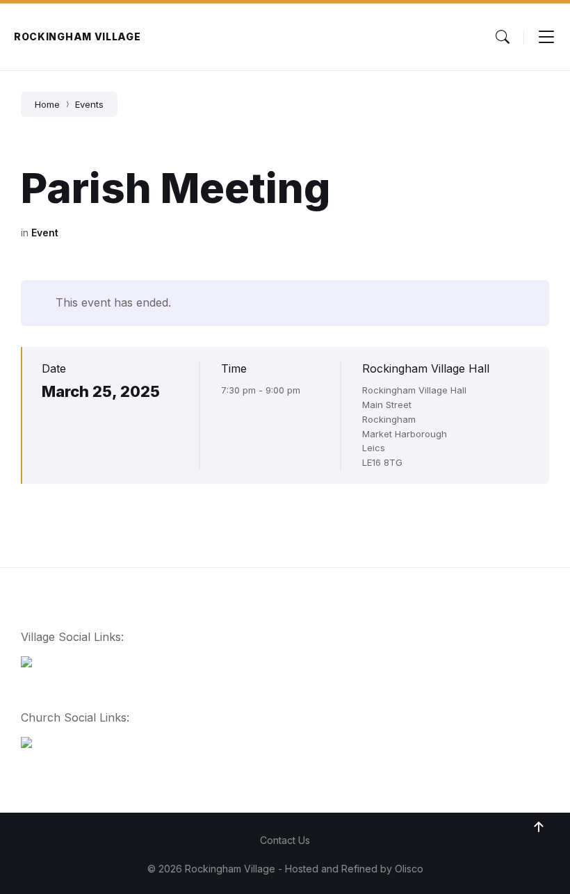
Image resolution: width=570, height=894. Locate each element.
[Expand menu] (546, 37)
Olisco (409, 869)
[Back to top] (538, 827)
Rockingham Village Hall (425, 368)
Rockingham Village (77, 36)
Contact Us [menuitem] (285, 840)
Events (89, 104)
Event (44, 232)
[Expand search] (502, 37)
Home (47, 104)
